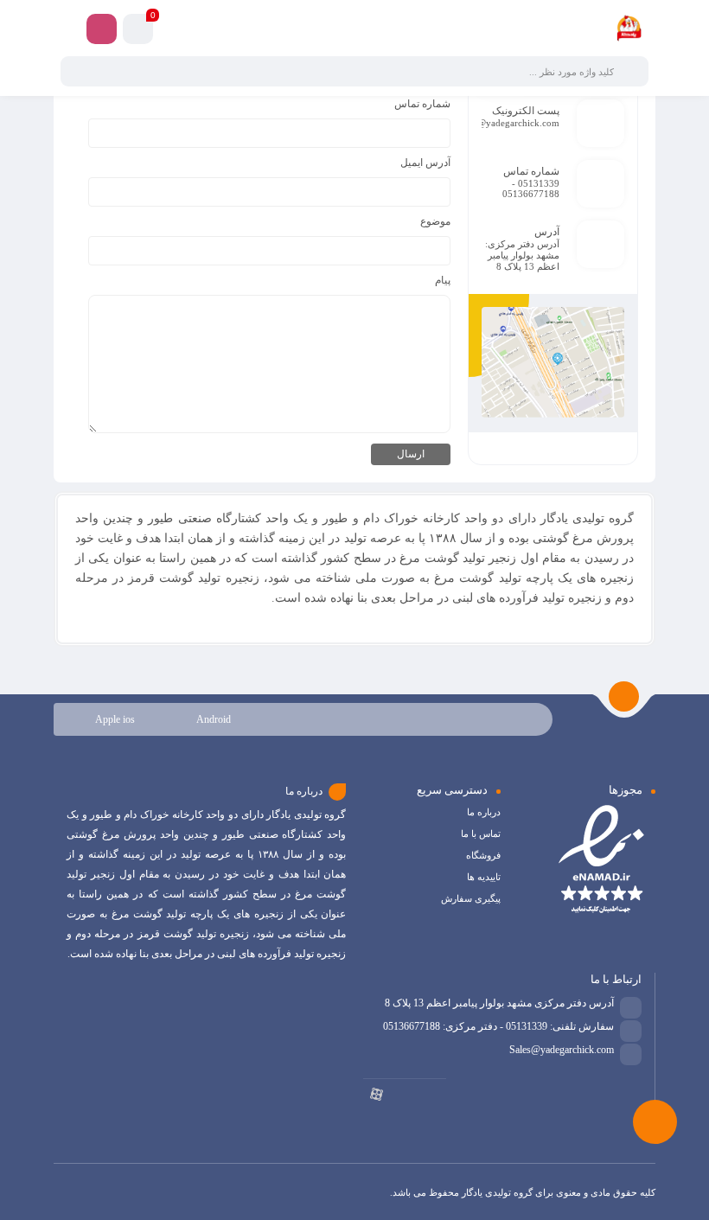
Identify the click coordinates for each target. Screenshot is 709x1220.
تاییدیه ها (484, 877)
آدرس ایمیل (425, 162)
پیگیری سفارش (471, 898)
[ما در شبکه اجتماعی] (101, 29)
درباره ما (484, 812)
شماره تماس (422, 104)
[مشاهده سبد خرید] (137, 31)
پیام (442, 280)
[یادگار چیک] (629, 29)
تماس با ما (481, 833)
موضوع (435, 221)
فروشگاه (483, 855)
